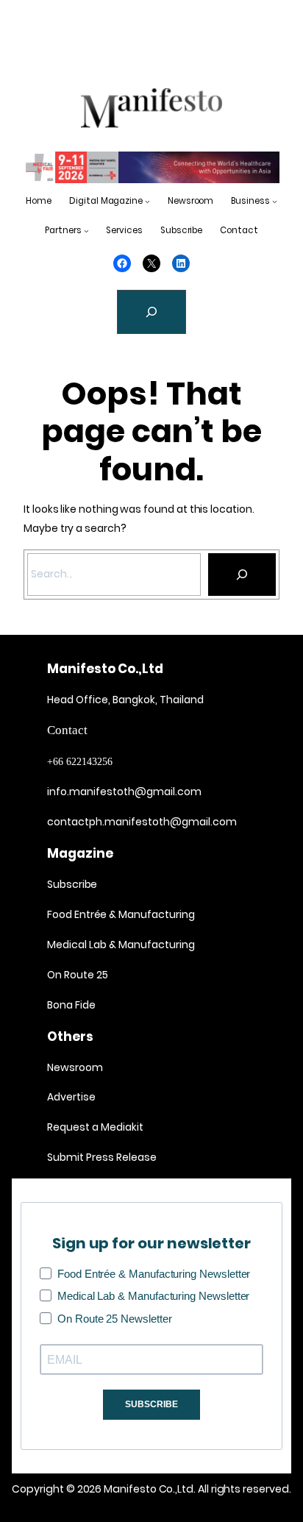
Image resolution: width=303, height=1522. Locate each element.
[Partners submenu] (86, 230)
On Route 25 (77, 974)
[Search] (242, 574)
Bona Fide (71, 1005)
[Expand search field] (151, 312)
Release (135, 1157)
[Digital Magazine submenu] (147, 201)
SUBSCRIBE (151, 1404)
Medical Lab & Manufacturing (121, 944)
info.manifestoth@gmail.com (124, 791)
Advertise (71, 1096)
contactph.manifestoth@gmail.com (142, 821)
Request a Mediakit (95, 1127)
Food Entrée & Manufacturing (121, 914)
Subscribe (72, 884)
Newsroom (74, 1067)
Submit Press (80, 1157)
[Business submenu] (274, 201)
